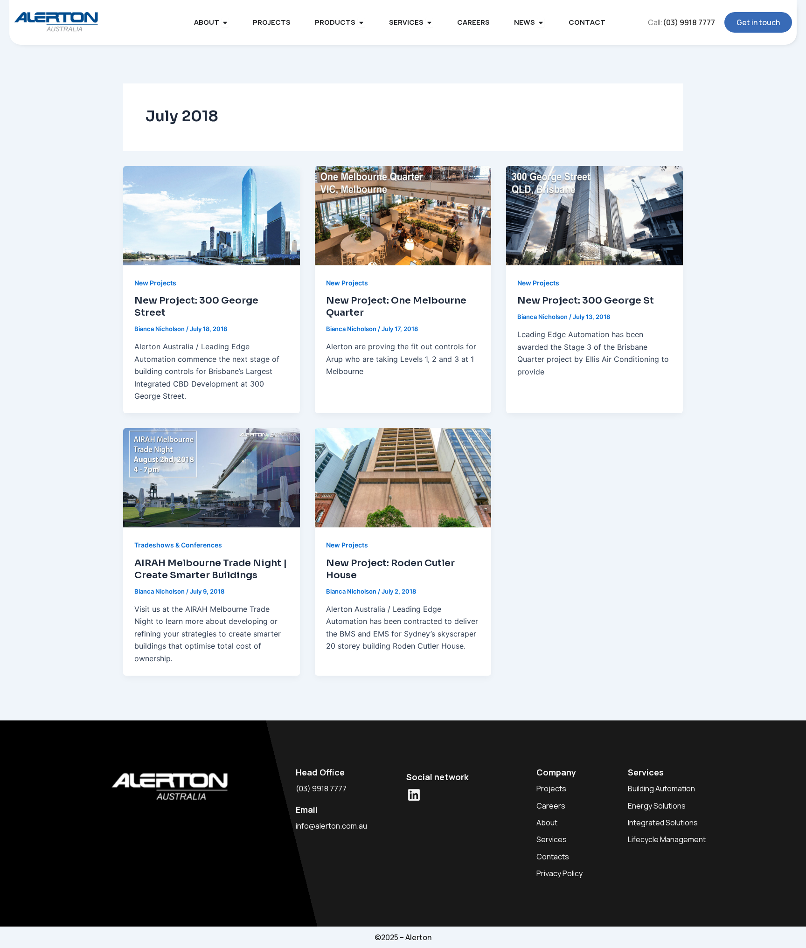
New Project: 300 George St (585, 300)
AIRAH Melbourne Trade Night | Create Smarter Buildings (210, 569)
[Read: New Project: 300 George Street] (211, 215)
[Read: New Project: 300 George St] (594, 215)
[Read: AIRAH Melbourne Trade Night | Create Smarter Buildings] (211, 477)
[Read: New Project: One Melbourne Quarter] (403, 215)
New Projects (155, 283)
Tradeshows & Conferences (178, 545)
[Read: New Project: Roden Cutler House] (403, 477)
